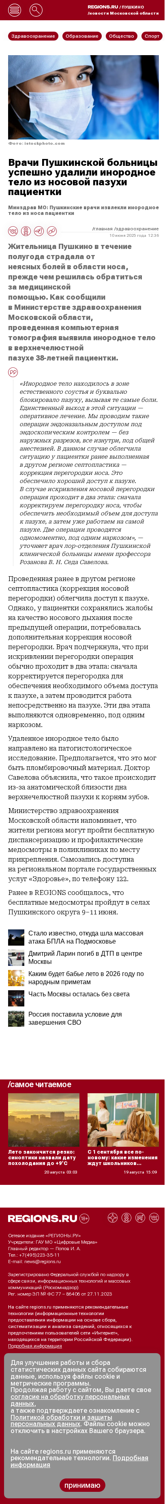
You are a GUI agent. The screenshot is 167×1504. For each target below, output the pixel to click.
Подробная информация (35, 1346)
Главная (103, 229)
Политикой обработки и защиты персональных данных (61, 1421)
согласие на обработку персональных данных (70, 1400)
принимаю (82, 1485)
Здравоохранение (137, 229)
